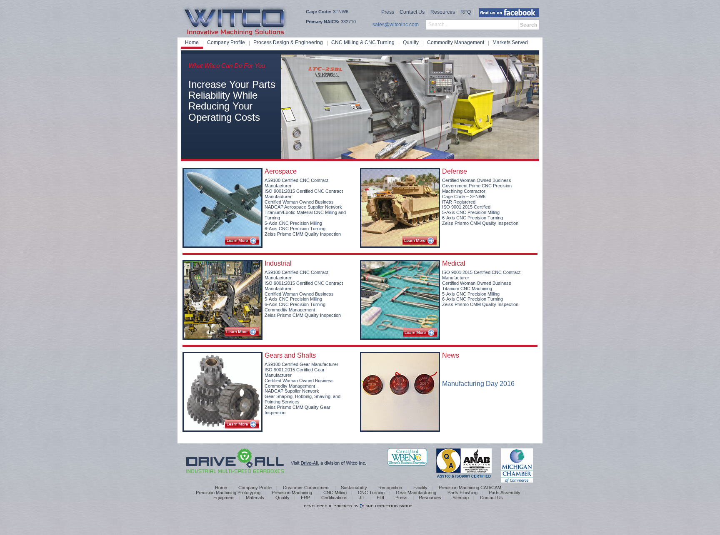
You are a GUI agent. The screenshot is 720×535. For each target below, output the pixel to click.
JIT (362, 497)
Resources (442, 12)
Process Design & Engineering (288, 42)
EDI (380, 497)
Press (387, 12)
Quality (411, 42)
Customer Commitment (307, 487)
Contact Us (412, 12)
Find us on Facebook (509, 12)
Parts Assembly (504, 492)
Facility (420, 487)
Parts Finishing (463, 492)
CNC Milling (335, 492)
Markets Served (510, 42)
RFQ (465, 12)
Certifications (334, 497)
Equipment (224, 497)
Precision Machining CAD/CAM (470, 487)
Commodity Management (455, 42)
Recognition (390, 487)
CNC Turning (371, 492)
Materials (255, 497)
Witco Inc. (236, 20)
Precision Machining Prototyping (228, 492)
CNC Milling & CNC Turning (363, 42)
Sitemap (460, 497)
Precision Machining (292, 492)
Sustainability (354, 487)
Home (192, 42)
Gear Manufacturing (416, 492)
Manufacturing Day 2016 (478, 383)
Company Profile (226, 42)
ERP (305, 497)
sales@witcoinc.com (395, 24)
